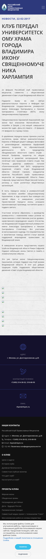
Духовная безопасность (12, 468)
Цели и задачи (8, 460)
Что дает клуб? (8, 476)
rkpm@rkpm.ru (16, 443)
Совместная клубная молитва (14, 472)
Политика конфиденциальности (26, 446)
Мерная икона (8, 494)
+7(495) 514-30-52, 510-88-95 (24, 439)
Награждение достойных (12, 502)
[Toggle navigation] (43, 7)
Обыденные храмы (10, 498)
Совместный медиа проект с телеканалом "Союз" (23, 514)
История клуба (8, 464)
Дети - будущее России (11, 506)
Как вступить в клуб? (10, 479)
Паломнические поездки (12, 510)
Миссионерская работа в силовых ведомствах (21, 518)
